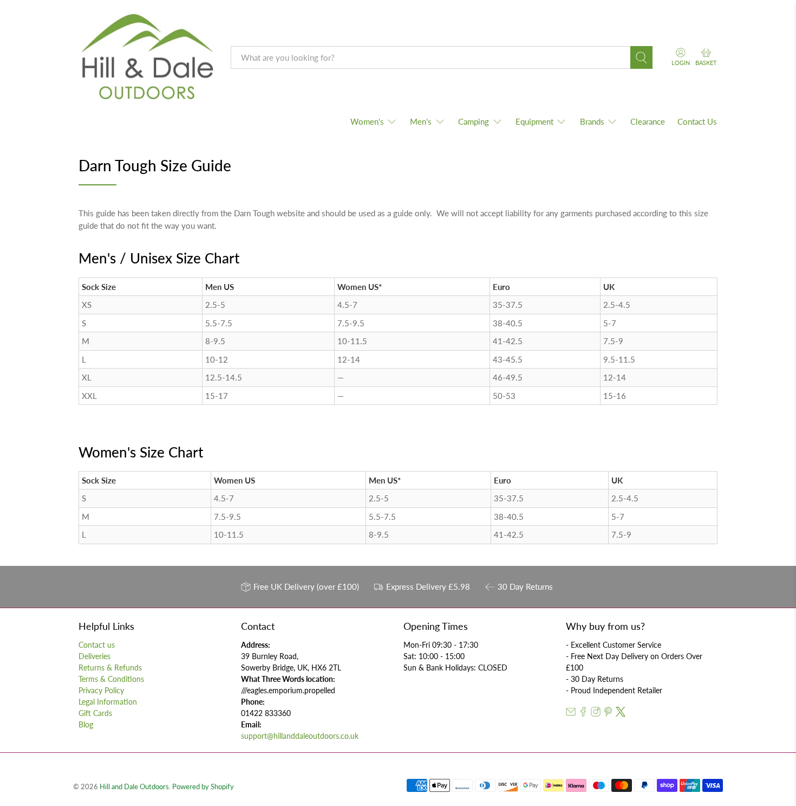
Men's (421, 121)
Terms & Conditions (111, 679)
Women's (367, 121)
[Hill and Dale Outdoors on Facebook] (583, 713)
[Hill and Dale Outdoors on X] (620, 713)
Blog (86, 724)
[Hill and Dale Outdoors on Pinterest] (608, 713)
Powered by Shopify (203, 787)
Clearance (647, 121)
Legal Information (108, 701)
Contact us (97, 644)
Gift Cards (95, 713)
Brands (592, 121)
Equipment (534, 121)
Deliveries (94, 656)
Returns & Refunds (110, 667)
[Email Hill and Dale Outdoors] (571, 713)
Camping (473, 121)
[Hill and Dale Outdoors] (146, 58)
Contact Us (697, 121)
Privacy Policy (101, 690)
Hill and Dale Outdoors (134, 787)
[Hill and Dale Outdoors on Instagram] (596, 713)
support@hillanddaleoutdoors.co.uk (299, 735)
